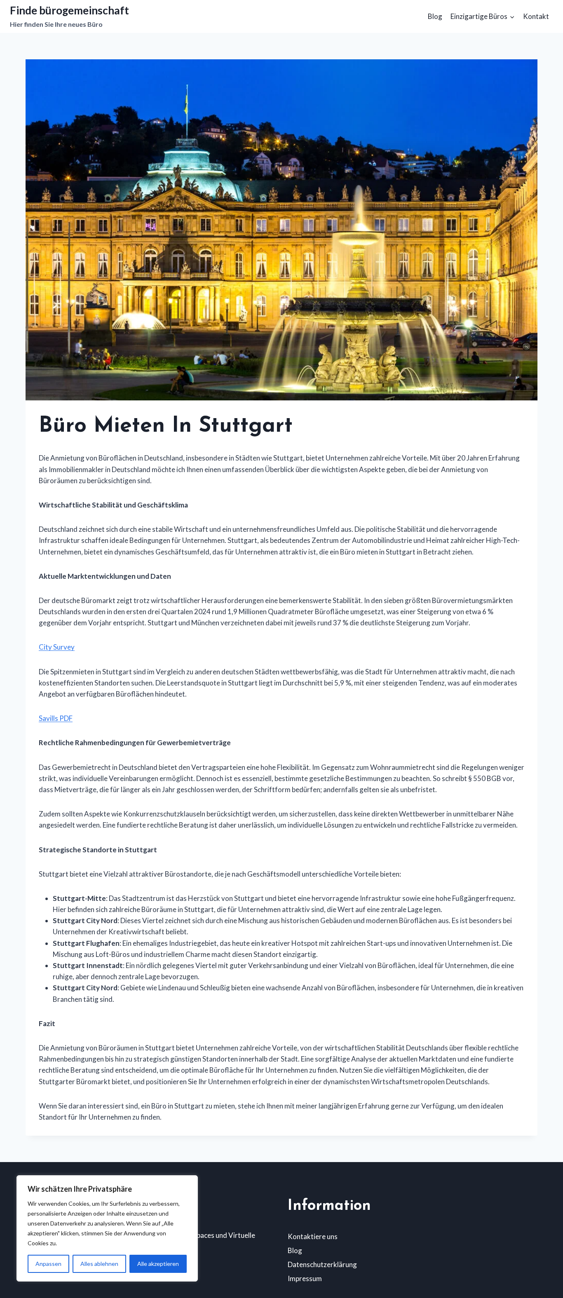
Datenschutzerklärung (322, 1264)
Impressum (305, 1278)
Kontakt (536, 16)
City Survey (57, 647)
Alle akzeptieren (158, 1263)
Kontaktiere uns (313, 1236)
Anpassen (48, 1263)
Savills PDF (56, 718)
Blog (435, 16)
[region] (107, 1228)
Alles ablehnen (99, 1263)
